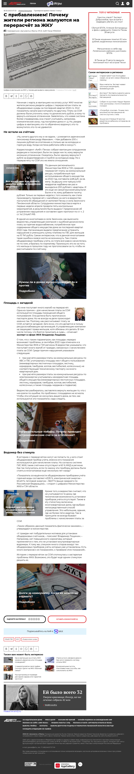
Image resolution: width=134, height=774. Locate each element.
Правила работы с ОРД (60, 723)
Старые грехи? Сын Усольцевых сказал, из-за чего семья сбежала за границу (114, 78)
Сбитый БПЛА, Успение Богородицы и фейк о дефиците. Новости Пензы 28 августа (109, 30)
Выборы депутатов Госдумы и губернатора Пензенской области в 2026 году (82, 726)
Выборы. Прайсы (30, 726)
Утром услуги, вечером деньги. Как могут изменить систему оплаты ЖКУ (69, 660)
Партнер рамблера (45, 764)
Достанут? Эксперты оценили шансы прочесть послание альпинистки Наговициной (115, 95)
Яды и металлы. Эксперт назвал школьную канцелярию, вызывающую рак (112, 86)
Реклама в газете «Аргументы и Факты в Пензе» (92, 723)
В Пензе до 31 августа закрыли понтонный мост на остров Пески (109, 61)
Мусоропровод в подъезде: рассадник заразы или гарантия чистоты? (28, 677)
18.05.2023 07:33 (10, 11)
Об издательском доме (32, 720)
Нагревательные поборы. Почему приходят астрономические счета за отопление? (50, 433)
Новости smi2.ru (12, 711)
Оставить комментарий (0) (67, 619)
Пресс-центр (50, 720)
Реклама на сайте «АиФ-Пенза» (35, 723)
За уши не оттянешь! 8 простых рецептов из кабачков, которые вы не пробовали (115, 121)
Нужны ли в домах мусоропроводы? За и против (48, 283)
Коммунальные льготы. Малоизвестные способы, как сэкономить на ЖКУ (68, 668)
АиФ (74, 90)
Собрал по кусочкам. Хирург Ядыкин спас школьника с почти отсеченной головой (115, 104)
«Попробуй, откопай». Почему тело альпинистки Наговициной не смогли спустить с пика (114, 112)
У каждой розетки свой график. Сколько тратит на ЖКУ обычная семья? (28, 668)
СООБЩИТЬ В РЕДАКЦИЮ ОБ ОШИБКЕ (37, 729)
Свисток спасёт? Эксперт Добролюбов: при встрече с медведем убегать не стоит (109, 19)
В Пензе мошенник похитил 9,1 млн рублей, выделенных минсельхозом (109, 40)
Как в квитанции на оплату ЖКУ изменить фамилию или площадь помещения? (28, 660)
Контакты (44, 726)
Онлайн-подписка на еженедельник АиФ (95, 720)
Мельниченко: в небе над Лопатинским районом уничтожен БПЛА (109, 51)
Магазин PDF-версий (66, 720)
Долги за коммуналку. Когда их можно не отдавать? (48, 594)
